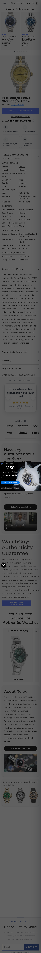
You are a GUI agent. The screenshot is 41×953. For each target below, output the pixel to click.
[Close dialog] (1, 463)
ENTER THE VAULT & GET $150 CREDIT (10, 482)
